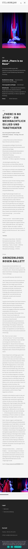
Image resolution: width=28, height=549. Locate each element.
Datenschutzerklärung (9, 511)
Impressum (6, 509)
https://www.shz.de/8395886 (13, 464)
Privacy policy (18, 546)
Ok (8, 546)
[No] (26, 544)
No (12, 546)
